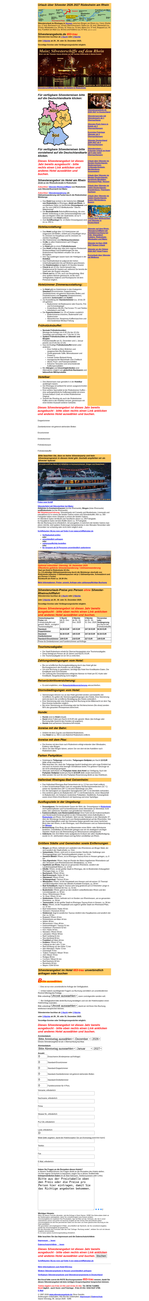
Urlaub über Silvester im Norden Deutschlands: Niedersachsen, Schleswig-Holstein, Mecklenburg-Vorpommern (98, 166)
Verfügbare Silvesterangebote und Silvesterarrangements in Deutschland (70, 1275)
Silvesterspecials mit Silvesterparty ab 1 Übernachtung (97, 118)
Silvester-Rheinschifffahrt (60, 187)
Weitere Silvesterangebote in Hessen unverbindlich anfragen (64, 1271)
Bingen (48, 825)
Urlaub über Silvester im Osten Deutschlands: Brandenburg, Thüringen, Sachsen (99, 189)
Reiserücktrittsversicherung (75, 685)
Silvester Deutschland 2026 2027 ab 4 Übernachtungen (97, 142)
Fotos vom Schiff (45, 502)
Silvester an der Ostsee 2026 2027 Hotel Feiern (98, 250)
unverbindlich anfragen (52, 539)
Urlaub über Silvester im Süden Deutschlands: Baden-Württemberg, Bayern (98, 199)
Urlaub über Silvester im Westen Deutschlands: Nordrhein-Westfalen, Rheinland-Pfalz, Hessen (98, 178)
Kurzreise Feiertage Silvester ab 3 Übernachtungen (96, 134)
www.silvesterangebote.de (60, 1295)
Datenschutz (97, 1297)
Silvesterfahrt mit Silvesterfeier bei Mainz (55, 506)
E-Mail (40, 1291)
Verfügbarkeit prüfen (51, 535)
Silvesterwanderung (57, 193)
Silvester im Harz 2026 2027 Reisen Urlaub (97, 244)
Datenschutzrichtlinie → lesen (51, 1244)
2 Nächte (77, 37)
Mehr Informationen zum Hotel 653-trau (55, 1267)
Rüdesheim (106, 807)
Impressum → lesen (46, 1241)
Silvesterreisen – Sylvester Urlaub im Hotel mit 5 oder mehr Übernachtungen (99, 152)
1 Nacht (64, 37)
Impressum (85, 1297)
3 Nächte (46, 41)
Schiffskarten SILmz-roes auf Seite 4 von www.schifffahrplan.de (65, 531)
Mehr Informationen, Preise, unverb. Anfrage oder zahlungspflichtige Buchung (72, 583)
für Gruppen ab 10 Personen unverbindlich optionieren (66, 548)
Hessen (69, 23)
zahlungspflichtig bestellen (54, 543)
